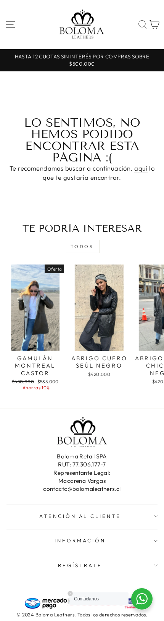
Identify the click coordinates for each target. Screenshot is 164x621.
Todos (82, 246)
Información (80, 540)
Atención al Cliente (80, 516)
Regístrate (80, 565)
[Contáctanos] (142, 599)
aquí (141, 168)
